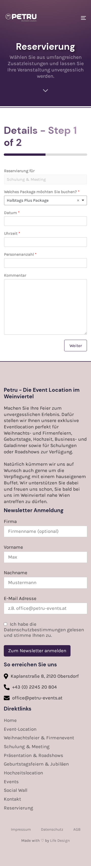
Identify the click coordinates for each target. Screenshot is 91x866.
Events (11, 781)
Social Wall (15, 790)
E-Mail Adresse (20, 598)
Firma (10, 521)
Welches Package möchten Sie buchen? (42, 191)
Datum (12, 212)
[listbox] (45, 200)
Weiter (76, 345)
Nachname (15, 572)
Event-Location (20, 729)
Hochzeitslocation (23, 773)
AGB (76, 829)
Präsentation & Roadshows (33, 755)
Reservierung (18, 808)
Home (10, 720)
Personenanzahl (20, 254)
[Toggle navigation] (72, 18)
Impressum (21, 829)
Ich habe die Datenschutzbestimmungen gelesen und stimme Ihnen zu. (44, 629)
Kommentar (15, 275)
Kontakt (12, 799)
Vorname (13, 547)
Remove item (78, 200)
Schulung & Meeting (27, 746)
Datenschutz (52, 829)
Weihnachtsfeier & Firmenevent (39, 738)
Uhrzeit (12, 233)
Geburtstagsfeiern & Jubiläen (36, 764)
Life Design (60, 840)
